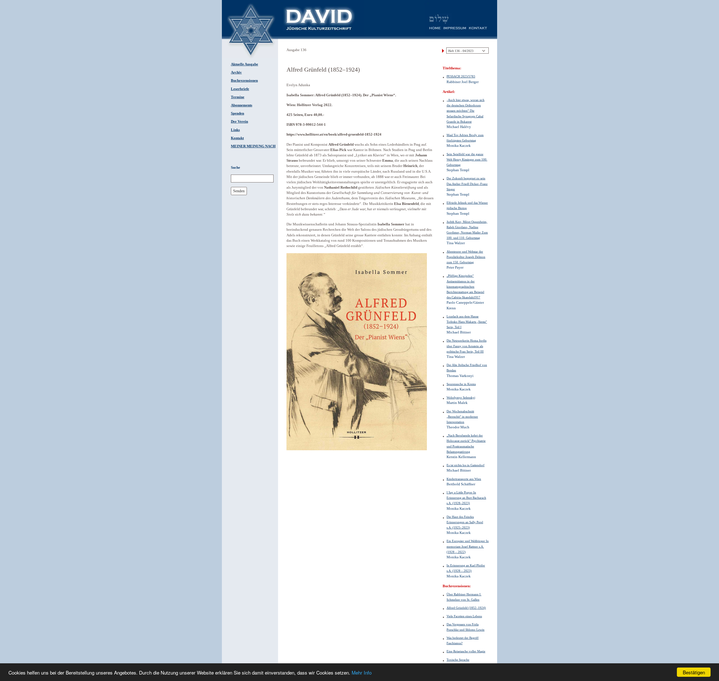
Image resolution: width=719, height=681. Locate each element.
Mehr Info (362, 672)
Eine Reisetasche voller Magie (466, 651)
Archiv (236, 72)
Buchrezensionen (244, 81)
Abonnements (241, 105)
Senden (239, 191)
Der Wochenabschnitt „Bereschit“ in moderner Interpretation (462, 417)
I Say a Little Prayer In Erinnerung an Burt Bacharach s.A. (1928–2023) (466, 498)
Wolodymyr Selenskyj (461, 397)
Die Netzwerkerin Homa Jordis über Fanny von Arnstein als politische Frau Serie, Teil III (466, 346)
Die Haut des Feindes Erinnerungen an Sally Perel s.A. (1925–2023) (465, 522)
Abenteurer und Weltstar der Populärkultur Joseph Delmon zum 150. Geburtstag (466, 257)
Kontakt (237, 138)
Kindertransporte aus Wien (464, 479)
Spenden (237, 113)
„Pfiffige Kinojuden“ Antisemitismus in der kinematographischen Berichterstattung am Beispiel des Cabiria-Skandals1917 (465, 286)
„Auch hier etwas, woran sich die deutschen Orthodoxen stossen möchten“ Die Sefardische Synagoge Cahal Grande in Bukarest (465, 110)
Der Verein (239, 122)
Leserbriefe (240, 89)
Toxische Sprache (458, 659)
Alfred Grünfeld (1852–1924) (466, 607)
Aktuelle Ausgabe (244, 64)
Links (235, 130)
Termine (237, 97)
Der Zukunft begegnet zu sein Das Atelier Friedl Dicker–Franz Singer (467, 184)
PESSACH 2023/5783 (461, 76)
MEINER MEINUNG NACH (253, 146)
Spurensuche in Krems (461, 384)
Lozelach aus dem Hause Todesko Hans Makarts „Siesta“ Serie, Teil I (467, 322)
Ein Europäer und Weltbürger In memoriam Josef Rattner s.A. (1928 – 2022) (468, 546)
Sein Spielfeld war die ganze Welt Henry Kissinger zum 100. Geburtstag (467, 159)
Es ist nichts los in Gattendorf (465, 465)
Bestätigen (694, 672)
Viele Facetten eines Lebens (464, 616)
